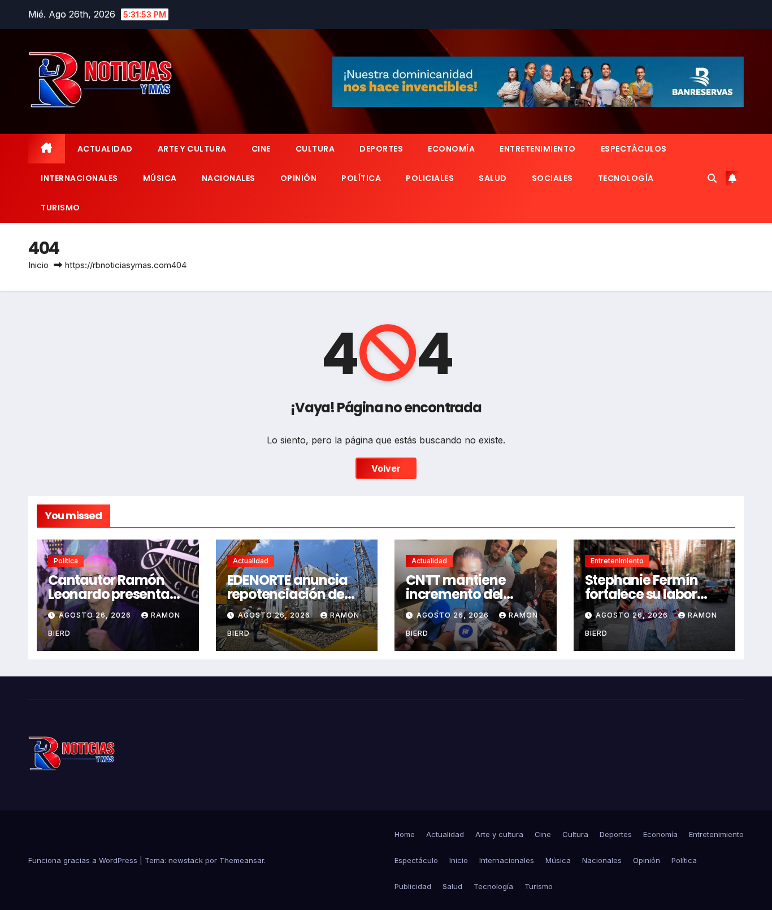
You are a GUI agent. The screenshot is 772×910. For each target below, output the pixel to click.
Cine (261, 148)
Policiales (430, 178)
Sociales (552, 178)
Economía (451, 148)
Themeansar (241, 860)
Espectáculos (634, 148)
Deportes (381, 148)
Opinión (298, 178)
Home (404, 834)
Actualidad (105, 148)
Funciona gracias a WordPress (84, 860)
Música (160, 178)
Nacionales (228, 178)
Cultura (315, 148)
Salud (493, 178)
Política (361, 178)
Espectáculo (416, 860)
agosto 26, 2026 (96, 615)
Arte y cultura (192, 148)
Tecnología (626, 178)
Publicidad (412, 886)
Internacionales (79, 178)
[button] (712, 178)
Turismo (60, 207)
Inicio (38, 265)
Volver (386, 468)
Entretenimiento (538, 148)
